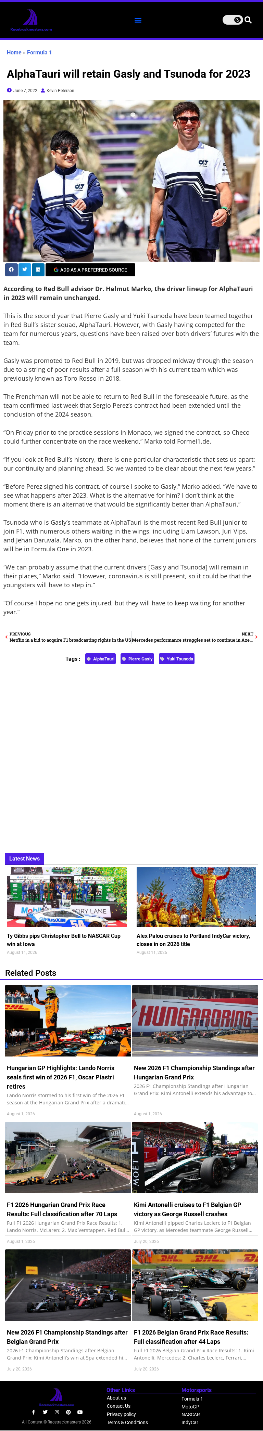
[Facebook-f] (33, 1412)
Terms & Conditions (127, 1422)
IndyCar (189, 1422)
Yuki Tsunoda (180, 658)
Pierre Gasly (140, 658)
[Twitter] (45, 1412)
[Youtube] (80, 1412)
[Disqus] (131, 754)
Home (14, 52)
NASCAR (190, 1414)
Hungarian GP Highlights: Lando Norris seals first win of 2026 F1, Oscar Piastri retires (60, 1077)
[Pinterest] (68, 1412)
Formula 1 (39, 52)
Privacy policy (121, 1414)
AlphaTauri (103, 658)
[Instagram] (56, 1412)
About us (116, 1398)
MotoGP (190, 1406)
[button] (137, 19)
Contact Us (118, 1406)
